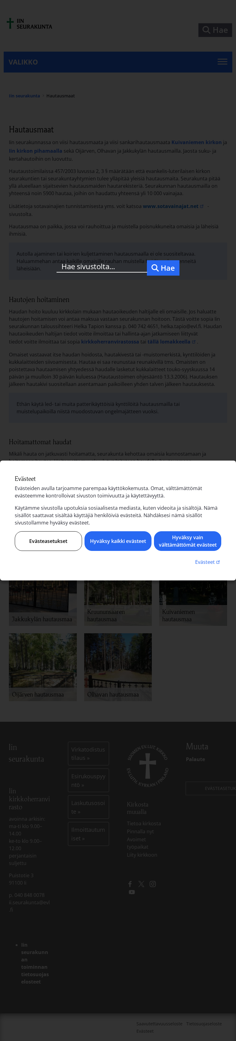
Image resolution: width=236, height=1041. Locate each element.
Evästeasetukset (48, 541)
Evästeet (208, 561)
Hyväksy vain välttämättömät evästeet (188, 541)
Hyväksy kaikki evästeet (118, 541)
